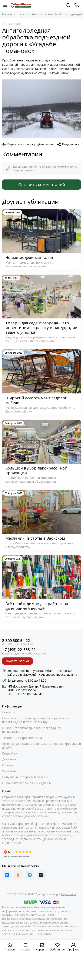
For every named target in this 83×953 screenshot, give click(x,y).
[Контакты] (76, 5)
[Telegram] (29, 874)
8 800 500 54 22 (16, 640)
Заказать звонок (17, 661)
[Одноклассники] (18, 874)
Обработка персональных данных (26, 783)
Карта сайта (68, 894)
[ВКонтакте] (6, 874)
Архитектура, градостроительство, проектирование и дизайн (41, 745)
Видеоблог (10, 753)
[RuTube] (41, 874)
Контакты (9, 771)
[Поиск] (68, 5)
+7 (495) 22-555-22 (19, 649)
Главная (7, 14)
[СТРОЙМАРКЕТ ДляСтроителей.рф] (21, 5)
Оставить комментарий (41, 184)
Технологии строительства (22, 738)
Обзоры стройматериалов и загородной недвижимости (31, 730)
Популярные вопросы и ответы (25, 777)
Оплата (7, 765)
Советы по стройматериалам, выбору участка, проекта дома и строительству (36, 720)
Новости (22, 14)
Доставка (9, 759)
